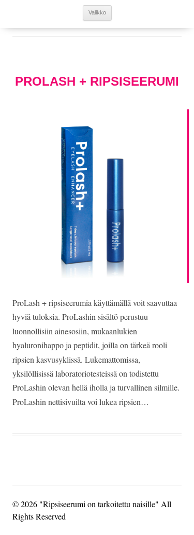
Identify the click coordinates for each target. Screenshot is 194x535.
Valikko (97, 12)
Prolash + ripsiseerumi (97, 81)
